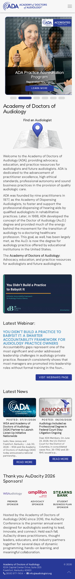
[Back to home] (25, 6)
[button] (70, 6)
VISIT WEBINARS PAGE (54, 377)
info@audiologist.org (40, 573)
